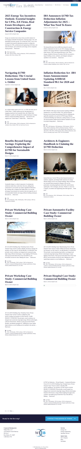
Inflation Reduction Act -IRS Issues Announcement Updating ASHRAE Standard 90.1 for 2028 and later (60, 78)
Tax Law (67, 64)
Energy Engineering (39, 4)
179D (8, 52)
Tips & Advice (12, 52)
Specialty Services (48, 4)
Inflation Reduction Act (13, 265)
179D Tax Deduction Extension (62, 127)
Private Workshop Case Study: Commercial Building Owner (21, 212)
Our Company (66, 4)
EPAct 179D (48, 130)
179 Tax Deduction (10, 199)
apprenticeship (63, 129)
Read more (16, 48)
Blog (62, 439)
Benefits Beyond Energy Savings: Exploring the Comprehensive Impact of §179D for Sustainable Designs (19, 147)
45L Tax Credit (57, 129)
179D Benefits (20, 199)
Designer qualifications (27, 264)
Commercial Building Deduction (16, 264)
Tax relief (21, 265)
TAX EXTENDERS (64, 132)
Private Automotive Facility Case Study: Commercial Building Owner (59, 212)
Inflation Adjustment (52, 64)
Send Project (74, 4)
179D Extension (66, 126)
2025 (11, 55)
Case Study (9, 261)
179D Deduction (51, 126)
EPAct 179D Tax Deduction (67, 130)
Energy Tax (30, 4)
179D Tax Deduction (21, 53)
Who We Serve (58, 4)
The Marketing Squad (42, 448)
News (13, 55)
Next (12, 411)
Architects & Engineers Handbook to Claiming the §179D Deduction (58, 143)
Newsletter (63, 441)
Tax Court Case (21, 125)
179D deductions (58, 126)
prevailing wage (51, 132)
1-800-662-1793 (8, 436)
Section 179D (18, 55)
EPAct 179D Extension (56, 130)
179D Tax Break (12, 53)
